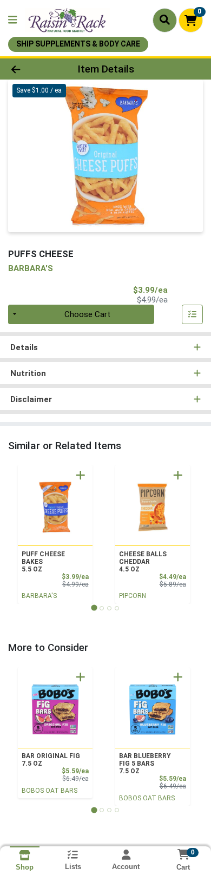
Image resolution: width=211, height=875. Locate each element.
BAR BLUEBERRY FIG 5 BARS (144, 763)
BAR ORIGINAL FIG (51, 759)
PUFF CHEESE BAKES (43, 561)
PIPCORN (132, 596)
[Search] (165, 20)
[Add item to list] (192, 314)
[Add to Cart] (80, 475)
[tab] (94, 608)
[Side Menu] (12, 20)
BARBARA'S (39, 596)
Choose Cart (87, 314)
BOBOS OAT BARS (49, 790)
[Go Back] (32, 69)
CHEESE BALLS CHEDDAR (143, 561)
